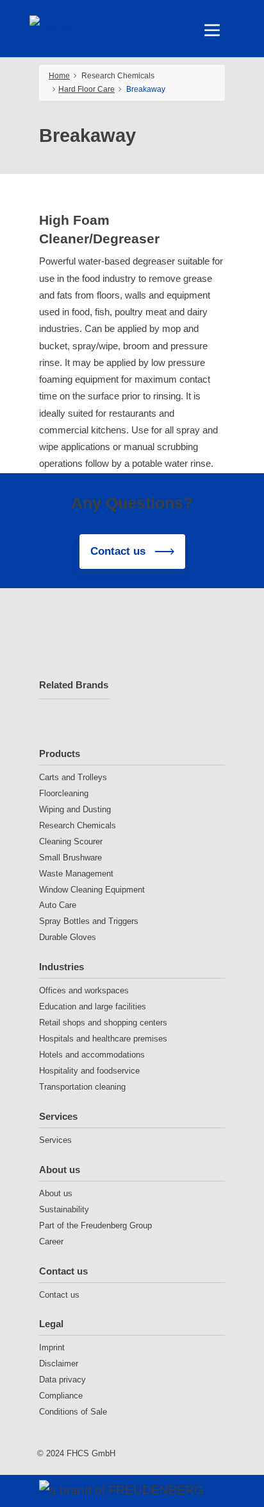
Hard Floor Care (86, 89)
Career (51, 1241)
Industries (61, 966)
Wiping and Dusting (75, 809)
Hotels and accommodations (92, 1054)
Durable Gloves (67, 937)
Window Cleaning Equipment (92, 889)
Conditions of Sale (73, 1411)
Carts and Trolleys (73, 777)
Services (58, 1116)
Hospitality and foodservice (89, 1071)
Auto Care (57, 905)
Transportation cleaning (82, 1087)
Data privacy (62, 1379)
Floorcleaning (63, 793)
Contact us (63, 1271)
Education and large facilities (92, 1006)
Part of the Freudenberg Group (95, 1225)
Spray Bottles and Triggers (88, 921)
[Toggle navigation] (212, 30)
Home (59, 75)
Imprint (52, 1347)
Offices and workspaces (84, 990)
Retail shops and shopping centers (103, 1022)
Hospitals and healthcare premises (103, 1038)
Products (59, 753)
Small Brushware (70, 857)
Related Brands (73, 684)
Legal (51, 1323)
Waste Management (76, 873)
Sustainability (64, 1209)
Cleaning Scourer (71, 841)
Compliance (61, 1395)
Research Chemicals (77, 825)
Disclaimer (58, 1363)
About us (59, 1169)
